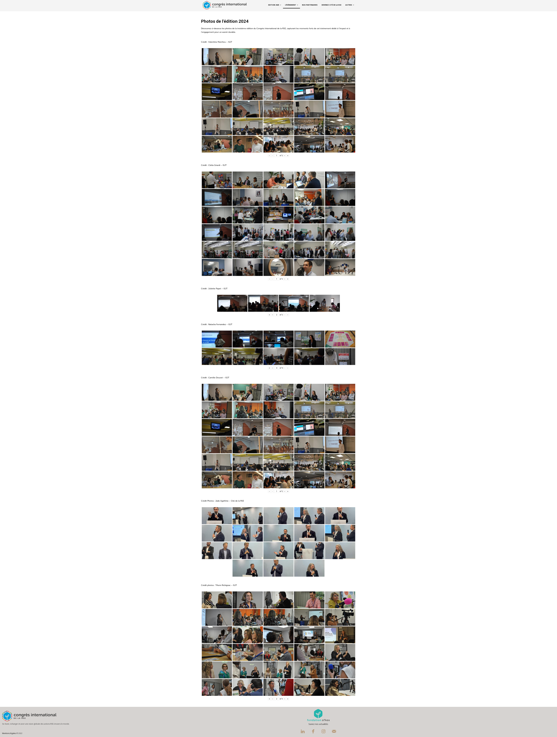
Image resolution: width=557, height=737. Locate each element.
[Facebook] (313, 731)
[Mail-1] (334, 731)
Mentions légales (9, 733)
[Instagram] (323, 731)
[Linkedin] (302, 731)
